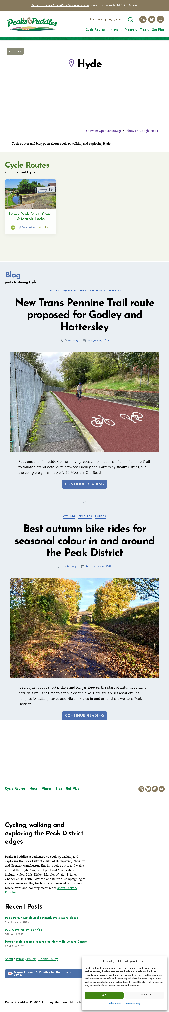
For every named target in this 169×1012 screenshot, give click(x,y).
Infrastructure (75, 291)
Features (85, 516)
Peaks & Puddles (17, 1002)
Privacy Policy (133, 1003)
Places (129, 30)
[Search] (130, 19)
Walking (115, 291)
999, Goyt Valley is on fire (23, 930)
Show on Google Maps (142, 131)
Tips (143, 30)
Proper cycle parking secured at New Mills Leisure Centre (46, 941)
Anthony (73, 340)
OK (104, 995)
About (9, 959)
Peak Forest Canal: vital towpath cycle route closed (41, 918)
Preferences (145, 995)
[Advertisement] (84, 750)
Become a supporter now (60, 5)
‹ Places (15, 51)
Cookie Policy (114, 1003)
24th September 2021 (98, 566)
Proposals (98, 291)
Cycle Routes (95, 30)
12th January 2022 (98, 340)
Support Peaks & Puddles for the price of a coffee (44, 974)
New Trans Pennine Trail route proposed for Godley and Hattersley (84, 315)
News (115, 30)
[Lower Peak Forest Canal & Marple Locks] (30, 206)
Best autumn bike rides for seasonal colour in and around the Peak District (85, 541)
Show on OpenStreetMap (103, 131)
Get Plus (158, 30)
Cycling (54, 291)
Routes (100, 516)
